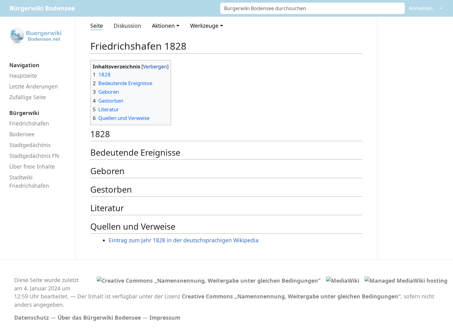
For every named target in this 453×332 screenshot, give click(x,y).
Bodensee (22, 134)
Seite (96, 25)
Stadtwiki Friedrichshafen (29, 181)
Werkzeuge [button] (204, 25)
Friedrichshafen (29, 123)
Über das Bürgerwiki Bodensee (99, 317)
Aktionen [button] (163, 25)
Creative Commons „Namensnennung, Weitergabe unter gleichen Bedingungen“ (291, 296)
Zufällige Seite (27, 97)
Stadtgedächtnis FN (34, 155)
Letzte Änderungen (33, 86)
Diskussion (127, 25)
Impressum (164, 317)
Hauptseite (23, 75)
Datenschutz (31, 317)
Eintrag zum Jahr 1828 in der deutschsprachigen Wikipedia (184, 240)
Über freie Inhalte (32, 166)
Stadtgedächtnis (30, 145)
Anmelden (421, 8)
